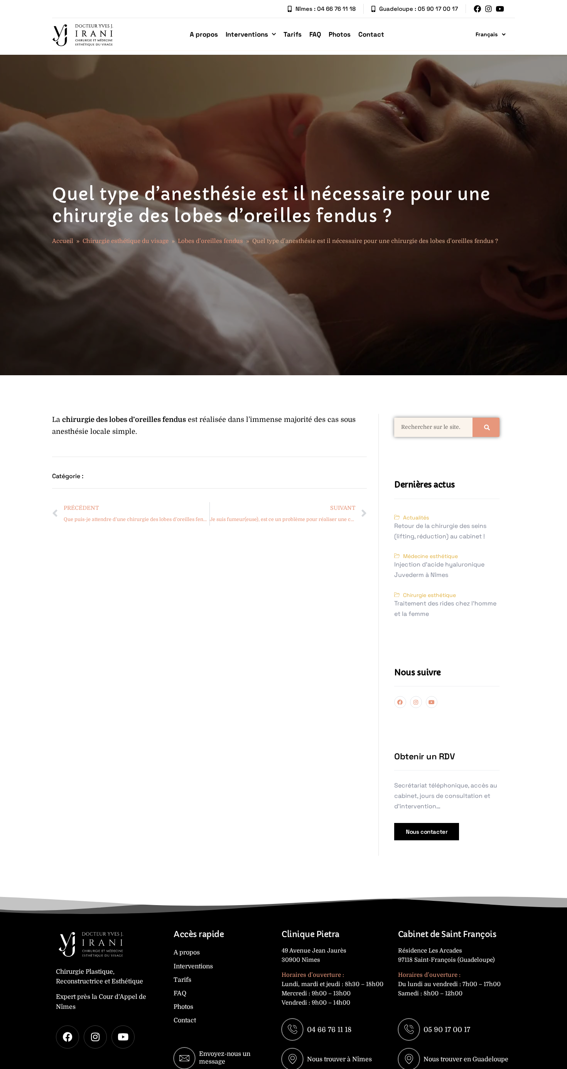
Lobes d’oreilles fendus (210, 241)
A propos (204, 34)
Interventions (247, 34)
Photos (340, 34)
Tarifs (293, 34)
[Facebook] (477, 8)
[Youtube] (499, 8)
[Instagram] (488, 8)
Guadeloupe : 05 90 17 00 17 (418, 8)
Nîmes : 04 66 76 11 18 (325, 8)
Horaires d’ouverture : (313, 974)
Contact (371, 34)
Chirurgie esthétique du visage (126, 241)
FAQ (315, 34)
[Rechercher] (486, 427)
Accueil (62, 241)
